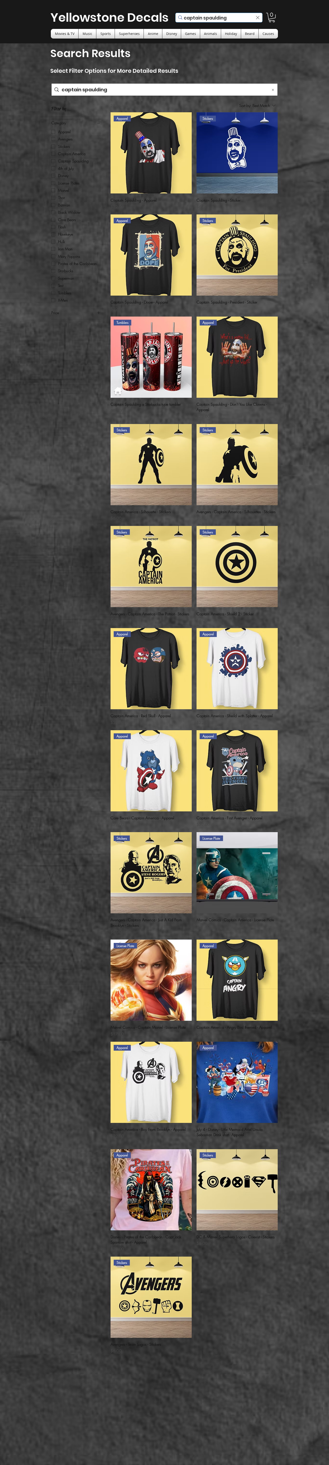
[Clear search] (257, 17)
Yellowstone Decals (109, 17)
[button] (271, 17)
